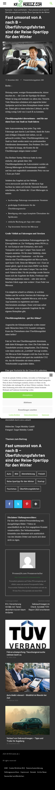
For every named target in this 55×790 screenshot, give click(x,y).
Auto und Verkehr (20, 10)
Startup (41, 481)
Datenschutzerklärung (31, 415)
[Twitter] (18, 504)
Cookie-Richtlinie (14, 415)
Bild (16, 474)
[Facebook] (9, 504)
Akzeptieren (27, 395)
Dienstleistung (28, 474)
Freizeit (41, 474)
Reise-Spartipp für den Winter (20, 481)
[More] (36, 504)
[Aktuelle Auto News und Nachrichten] (27, 3)
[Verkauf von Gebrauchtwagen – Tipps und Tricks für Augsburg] (27, 720)
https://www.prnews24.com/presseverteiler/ (27, 577)
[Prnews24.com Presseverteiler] (27, 560)
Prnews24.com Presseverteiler (27, 573)
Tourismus (11, 489)
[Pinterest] (27, 504)
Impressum (45, 415)
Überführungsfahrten (29, 489)
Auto (9, 474)
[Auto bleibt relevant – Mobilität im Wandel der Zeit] (27, 677)
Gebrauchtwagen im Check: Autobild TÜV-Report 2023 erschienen (39, 607)
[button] (51, 375)
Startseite (8, 10)
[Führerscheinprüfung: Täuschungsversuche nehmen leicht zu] (27, 634)
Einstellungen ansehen (27, 410)
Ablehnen (27, 402)
